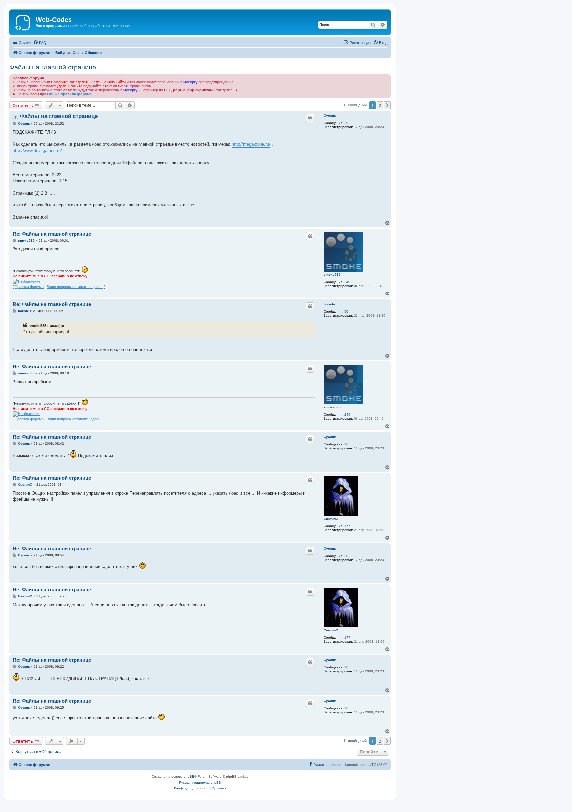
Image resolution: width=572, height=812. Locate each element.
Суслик (330, 115)
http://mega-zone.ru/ (251, 144)
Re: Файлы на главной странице (52, 234)
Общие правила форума (69, 94)
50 (346, 311)
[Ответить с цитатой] (310, 118)
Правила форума (29, 287)
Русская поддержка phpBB (200, 782)
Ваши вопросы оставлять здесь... (75, 287)
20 (346, 123)
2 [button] (380, 105)
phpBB (189, 776)
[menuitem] (39, 43)
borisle (329, 304)
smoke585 (332, 274)
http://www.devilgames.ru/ (37, 150)
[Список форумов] (23, 21)
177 (347, 526)
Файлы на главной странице (52, 67)
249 (347, 282)
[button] (387, 105)
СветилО (331, 518)
